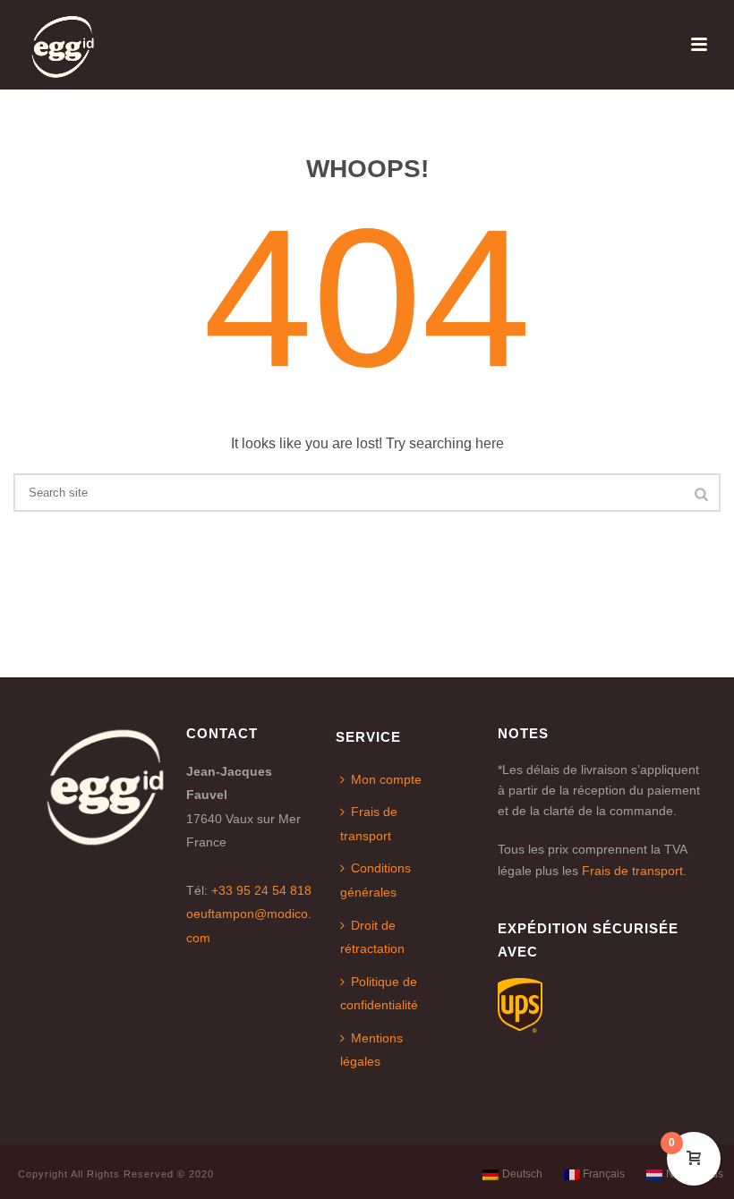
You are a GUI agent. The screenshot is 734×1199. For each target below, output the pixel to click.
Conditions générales (375, 880)
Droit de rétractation (372, 937)
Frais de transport (368, 823)
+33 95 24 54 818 (261, 890)
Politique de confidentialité (379, 993)
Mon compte (386, 779)
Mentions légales (371, 1050)
